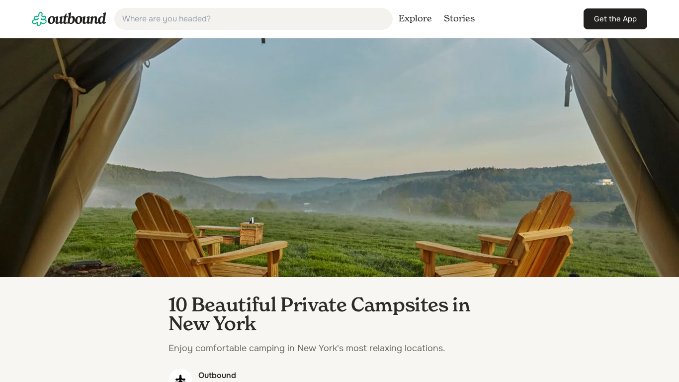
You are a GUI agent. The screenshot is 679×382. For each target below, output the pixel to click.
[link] (69, 18)
